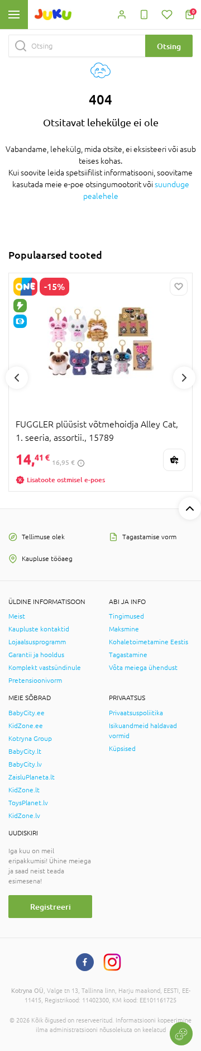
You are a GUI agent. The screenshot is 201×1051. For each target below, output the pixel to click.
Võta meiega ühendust (143, 668)
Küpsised (122, 749)
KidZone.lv (24, 816)
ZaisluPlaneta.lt (31, 777)
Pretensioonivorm (35, 680)
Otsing (169, 46)
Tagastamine (128, 655)
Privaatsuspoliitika (136, 713)
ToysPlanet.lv (28, 803)
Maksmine (124, 629)
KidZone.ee (25, 726)
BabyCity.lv (25, 764)
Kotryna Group (30, 739)
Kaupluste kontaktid (38, 629)
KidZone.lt (24, 790)
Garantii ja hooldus (36, 655)
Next (184, 378)
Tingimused (126, 616)
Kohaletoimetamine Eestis (148, 642)
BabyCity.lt (24, 751)
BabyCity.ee (26, 713)
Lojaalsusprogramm (37, 642)
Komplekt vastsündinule (44, 668)
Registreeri (50, 906)
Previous (17, 378)
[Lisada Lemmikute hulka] (178, 286)
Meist (16, 616)
